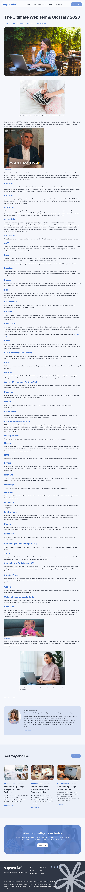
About (28, 4)
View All (76, 756)
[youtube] (61, 867)
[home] (10, 4)
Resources (59, 4)
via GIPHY (7, 170)
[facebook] (52, 867)
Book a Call (76, 4)
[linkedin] (58, 867)
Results (51, 4)
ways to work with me (39, 4)
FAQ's (41, 870)
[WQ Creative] (13, 868)
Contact (42, 873)
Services (32, 870)
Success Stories (34, 873)
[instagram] (55, 867)
